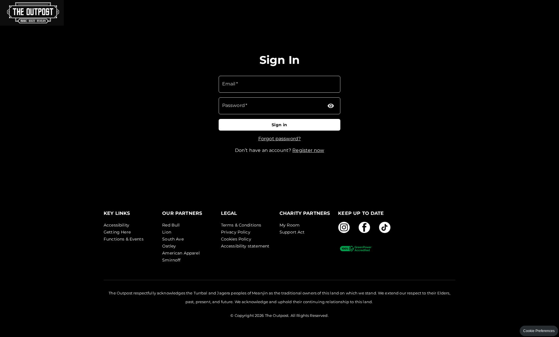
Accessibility (116, 225)
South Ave (172, 239)
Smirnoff (171, 260)
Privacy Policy (235, 232)
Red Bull (171, 225)
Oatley (169, 246)
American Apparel (180, 253)
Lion (166, 232)
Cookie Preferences (539, 331)
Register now (308, 150)
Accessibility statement (245, 246)
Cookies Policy (236, 239)
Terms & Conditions (241, 225)
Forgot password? (279, 138)
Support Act (292, 232)
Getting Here (117, 232)
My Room (290, 225)
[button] (32, 13)
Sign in (279, 124)
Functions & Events (124, 239)
